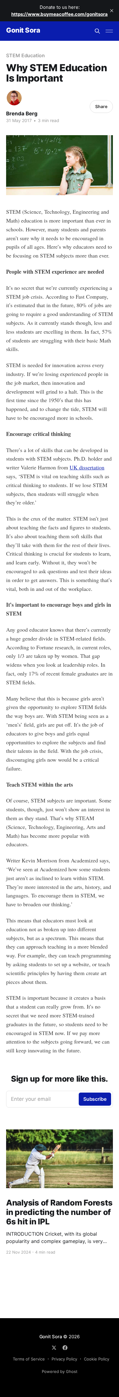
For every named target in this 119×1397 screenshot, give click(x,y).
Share (101, 106)
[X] (54, 1347)
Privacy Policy (64, 1359)
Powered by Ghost (60, 1371)
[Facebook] (65, 1347)
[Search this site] (97, 31)
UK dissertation (87, 467)
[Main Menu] (109, 31)
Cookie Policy (96, 1359)
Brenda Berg (22, 114)
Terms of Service (29, 1359)
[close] (112, 11)
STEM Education (25, 55)
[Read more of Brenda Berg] (14, 98)
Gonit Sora (23, 30)
